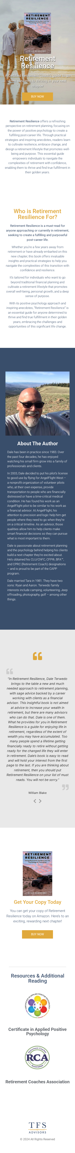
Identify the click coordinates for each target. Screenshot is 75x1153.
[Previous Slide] (35, 800)
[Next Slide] (40, 800)
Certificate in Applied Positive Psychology (37, 1031)
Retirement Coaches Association (37, 1081)
